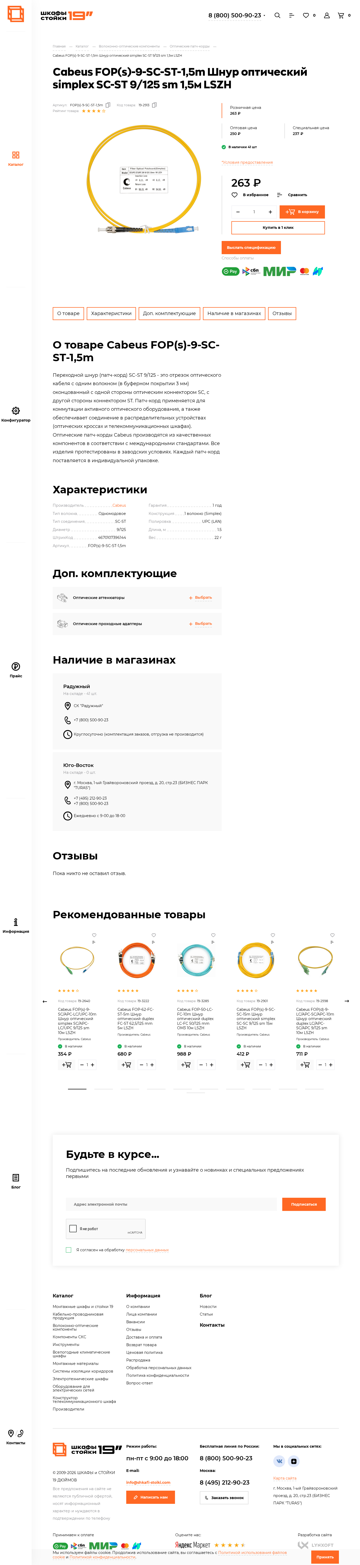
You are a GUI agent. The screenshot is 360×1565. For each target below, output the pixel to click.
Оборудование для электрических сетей (73, 1388)
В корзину (308, 211)
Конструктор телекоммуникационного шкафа (84, 1399)
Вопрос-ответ (139, 1383)
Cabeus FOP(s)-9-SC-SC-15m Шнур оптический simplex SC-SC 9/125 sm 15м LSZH (256, 1018)
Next (347, 1001)
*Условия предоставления (247, 162)
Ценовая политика (144, 1352)
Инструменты (66, 1344)
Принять (325, 1557)
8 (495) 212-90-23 (225, 1482)
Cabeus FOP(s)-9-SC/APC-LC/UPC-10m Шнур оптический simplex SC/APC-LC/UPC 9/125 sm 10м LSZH (77, 1021)
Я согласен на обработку (122, 1250)
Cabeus (119, 505)
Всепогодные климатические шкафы (81, 1354)
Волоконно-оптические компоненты (75, 1327)
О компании (138, 1306)
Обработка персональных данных (158, 1367)
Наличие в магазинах (234, 313)
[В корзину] (66, 1065)
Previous (45, 1001)
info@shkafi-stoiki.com (148, 1482)
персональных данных (147, 1250)
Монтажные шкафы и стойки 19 (83, 1306)
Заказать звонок (227, 1497)
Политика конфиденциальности (157, 1375)
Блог (16, 1187)
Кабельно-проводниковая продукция (78, 1316)
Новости (208, 1306)
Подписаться (304, 1204)
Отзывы (282, 313)
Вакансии (135, 1322)
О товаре (68, 313)
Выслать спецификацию (251, 247)
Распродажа (138, 1360)
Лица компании (141, 1314)
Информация (143, 1296)
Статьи (206, 1314)
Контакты (15, 1437)
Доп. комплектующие (169, 313)
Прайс (16, 676)
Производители (68, 1409)
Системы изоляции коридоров (83, 1371)
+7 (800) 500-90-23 (91, 720)
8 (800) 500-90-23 (234, 15)
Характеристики (111, 313)
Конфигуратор (16, 420)
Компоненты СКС (69, 1337)
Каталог (15, 164)
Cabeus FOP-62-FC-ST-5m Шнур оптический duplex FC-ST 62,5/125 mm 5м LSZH (136, 1018)
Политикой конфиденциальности (102, 1557)
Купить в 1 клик (278, 227)
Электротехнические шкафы (80, 1378)
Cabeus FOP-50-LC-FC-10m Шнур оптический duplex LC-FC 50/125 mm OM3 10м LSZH (195, 1018)
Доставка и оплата (144, 1337)
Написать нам (154, 1497)
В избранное (256, 194)
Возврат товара (141, 1344)
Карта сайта (284, 1478)
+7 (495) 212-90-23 (90, 798)
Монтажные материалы (76, 1363)
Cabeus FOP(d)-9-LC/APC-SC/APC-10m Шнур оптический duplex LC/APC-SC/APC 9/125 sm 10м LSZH (315, 1021)
